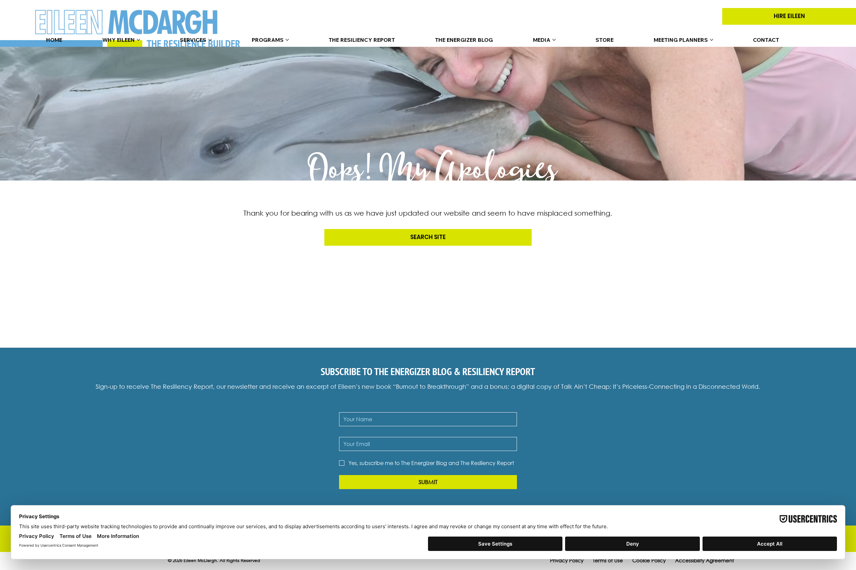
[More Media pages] (554, 39)
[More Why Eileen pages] (138, 39)
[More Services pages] (210, 39)
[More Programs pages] (287, 39)
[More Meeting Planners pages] (711, 39)
